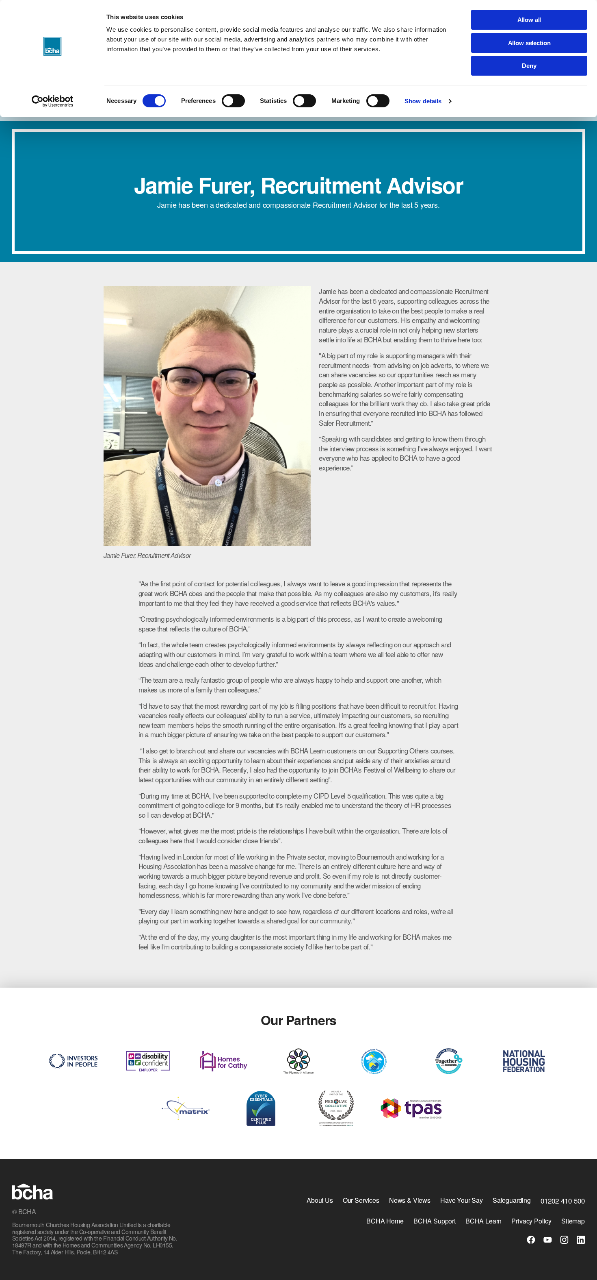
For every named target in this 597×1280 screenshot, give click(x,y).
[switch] (233, 100)
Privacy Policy (531, 1221)
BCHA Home (385, 1221)
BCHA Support (434, 1221)
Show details (422, 101)
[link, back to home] (32, 1193)
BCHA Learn (483, 1221)
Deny (529, 65)
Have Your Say (461, 1200)
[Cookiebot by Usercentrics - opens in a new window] (52, 101)
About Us (320, 1200)
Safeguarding (512, 1200)
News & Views (409, 1200)
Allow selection (529, 42)
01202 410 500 (563, 1200)
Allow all (529, 19)
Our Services (361, 1200)
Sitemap (573, 1221)
